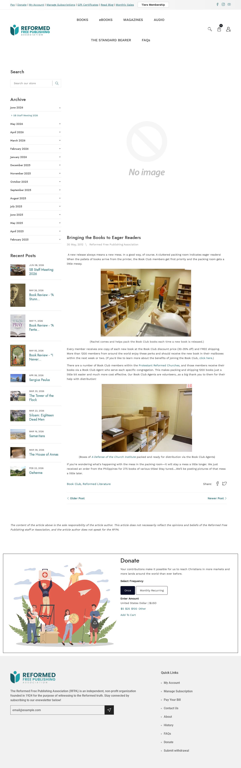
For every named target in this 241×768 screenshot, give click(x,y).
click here (205, 358)
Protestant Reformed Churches (159, 365)
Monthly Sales (125, 4)
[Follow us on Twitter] (224, 483)
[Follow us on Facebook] (217, 483)
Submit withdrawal (176, 750)
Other (142, 608)
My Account (36, 4)
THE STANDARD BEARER (111, 40)
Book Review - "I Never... (41, 357)
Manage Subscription (178, 691)
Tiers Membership (153, 4)
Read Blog (107, 4)
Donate (22, 4)
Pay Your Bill (172, 700)
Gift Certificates (88, 4)
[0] (219, 29)
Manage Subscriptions (61, 4)
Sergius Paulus (39, 379)
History (168, 725)
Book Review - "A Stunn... (41, 297)
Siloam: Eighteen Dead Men (41, 417)
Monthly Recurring (152, 590)
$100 (134, 608)
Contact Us (171, 708)
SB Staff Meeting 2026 (41, 271)
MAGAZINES (133, 20)
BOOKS (82, 20)
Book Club (74, 484)
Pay (12, 4)
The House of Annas (43, 454)
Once (127, 590)
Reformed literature (97, 484)
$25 (127, 608)
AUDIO (159, 20)
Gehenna (35, 472)
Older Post (77, 498)
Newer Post (216, 498)
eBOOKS (106, 20)
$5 (122, 608)
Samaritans (37, 436)
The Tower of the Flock (41, 397)
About (168, 716)
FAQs (146, 40)
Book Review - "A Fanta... (41, 327)
